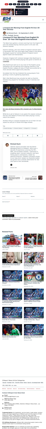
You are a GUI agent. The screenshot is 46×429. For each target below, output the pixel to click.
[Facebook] (8, 135)
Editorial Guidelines (30, 388)
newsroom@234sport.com (11, 396)
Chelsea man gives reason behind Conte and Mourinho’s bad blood (11, 264)
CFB (27, 4)
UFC (12, 385)
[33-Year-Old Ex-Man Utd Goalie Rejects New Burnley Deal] (12, 329)
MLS (36, 4)
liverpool (34, 128)
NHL (19, 4)
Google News (8, 408)
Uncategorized (36, 382)
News (25, 382)
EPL (39, 4)
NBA (6, 4)
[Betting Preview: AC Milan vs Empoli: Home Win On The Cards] (12, 312)
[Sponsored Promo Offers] (7, 12)
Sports (29, 382)
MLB (15, 4)
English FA (27, 128)
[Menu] (43, 19)
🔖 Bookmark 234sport (23, 1)
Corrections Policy (21, 388)
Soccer (16, 35)
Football (10, 35)
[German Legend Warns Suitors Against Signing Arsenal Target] (34, 294)
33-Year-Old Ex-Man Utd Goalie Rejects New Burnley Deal (10, 336)
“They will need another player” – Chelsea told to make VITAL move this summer (11, 246)
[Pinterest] (28, 135)
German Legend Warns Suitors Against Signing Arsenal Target (32, 301)
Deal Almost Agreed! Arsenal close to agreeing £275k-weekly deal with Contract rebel (11, 301)
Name (18, 196)
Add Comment (6, 201)
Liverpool (6, 61)
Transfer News (19, 382)
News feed (9, 388)
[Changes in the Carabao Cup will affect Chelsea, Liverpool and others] (34, 275)
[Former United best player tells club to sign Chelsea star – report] (34, 312)
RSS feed (4, 388)
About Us (15, 388)
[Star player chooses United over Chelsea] (12, 275)
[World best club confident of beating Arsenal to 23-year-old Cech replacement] (34, 257)
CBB (31, 4)
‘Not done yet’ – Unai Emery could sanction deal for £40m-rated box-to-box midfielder (33, 246)
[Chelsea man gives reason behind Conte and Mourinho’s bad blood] (12, 257)
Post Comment (8, 215)
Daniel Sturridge (8, 128)
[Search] (12, 19)
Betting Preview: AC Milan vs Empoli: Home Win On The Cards (12, 319)
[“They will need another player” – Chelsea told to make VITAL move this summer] (12, 239)
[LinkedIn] (37, 135)
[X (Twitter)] (18, 135)
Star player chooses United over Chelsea (11, 282)
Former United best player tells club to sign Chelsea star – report (33, 319)
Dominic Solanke (18, 128)
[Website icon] (11, 165)
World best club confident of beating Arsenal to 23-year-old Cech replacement (32, 264)
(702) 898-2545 (8, 400)
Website (33, 196)
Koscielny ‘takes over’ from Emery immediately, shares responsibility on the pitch (33, 337)
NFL (10, 4)
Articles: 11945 (13, 167)
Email (4, 196)
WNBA (23, 4)
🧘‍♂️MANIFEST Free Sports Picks (23, 6)
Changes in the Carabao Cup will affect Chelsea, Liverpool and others (33, 283)
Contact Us (38, 388)
